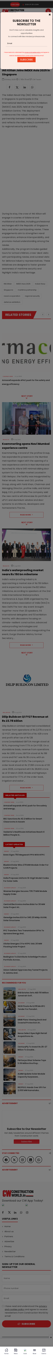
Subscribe (26, 59)
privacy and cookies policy (32, 52)
